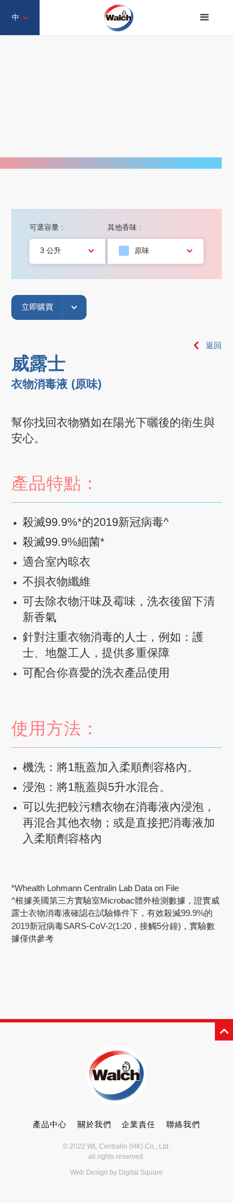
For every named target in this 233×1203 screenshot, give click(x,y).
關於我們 (94, 1124)
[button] (205, 18)
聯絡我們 (183, 1124)
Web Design (89, 1172)
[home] (119, 17)
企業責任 (139, 1124)
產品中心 (50, 1124)
